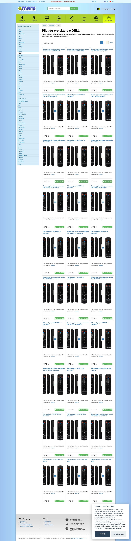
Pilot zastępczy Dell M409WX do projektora (52, 323)
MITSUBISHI (22, 99)
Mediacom (21, 94)
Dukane (21, 55)
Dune (20, 57)
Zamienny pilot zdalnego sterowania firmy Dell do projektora (102, 95)
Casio (20, 51)
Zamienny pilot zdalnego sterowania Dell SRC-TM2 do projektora (102, 50)
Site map (47, 523)
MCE (20, 92)
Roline (20, 125)
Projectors (51, 25)
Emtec (20, 66)
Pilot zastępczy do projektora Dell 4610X (53, 460)
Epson (20, 68)
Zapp (20, 164)
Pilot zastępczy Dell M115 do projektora (75, 369)
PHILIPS (21, 116)
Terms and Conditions (26, 525)
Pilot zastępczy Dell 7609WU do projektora (76, 415)
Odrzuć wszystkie (118, 534)
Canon (20, 49)
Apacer (20, 36)
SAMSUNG (22, 127)
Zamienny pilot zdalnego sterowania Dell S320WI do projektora (54, 186)
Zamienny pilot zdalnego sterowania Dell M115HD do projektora (54, 369)
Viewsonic (21, 151)
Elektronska (22, 64)
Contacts (22, 521)
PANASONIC (22, 114)
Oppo (20, 107)
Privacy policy (24, 523)
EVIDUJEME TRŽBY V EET (79, 538)
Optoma (21, 110)
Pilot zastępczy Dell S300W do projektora (52, 232)
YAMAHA (21, 162)
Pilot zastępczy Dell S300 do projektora (99, 232)
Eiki (20, 62)
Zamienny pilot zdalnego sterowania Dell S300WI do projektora (102, 186)
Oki (19, 105)
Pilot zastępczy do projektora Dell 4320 (101, 460)
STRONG (21, 140)
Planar (20, 120)
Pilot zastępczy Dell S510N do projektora (76, 95)
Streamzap (22, 138)
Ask (20, 40)
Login (94, 1)
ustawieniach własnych (114, 528)
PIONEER (21, 118)
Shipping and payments (26, 526)
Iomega (21, 81)
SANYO (21, 129)
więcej (52, 83)
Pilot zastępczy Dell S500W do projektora (76, 141)
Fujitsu (20, 75)
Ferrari (20, 73)
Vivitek (20, 153)
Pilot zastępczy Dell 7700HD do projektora (52, 415)
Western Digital (23, 155)
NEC (20, 103)
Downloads (48, 521)
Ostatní (21, 112)
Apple (20, 38)
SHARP (21, 131)
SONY (20, 136)
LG (19, 88)
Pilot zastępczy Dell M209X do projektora (100, 323)
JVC (20, 84)
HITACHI (21, 77)
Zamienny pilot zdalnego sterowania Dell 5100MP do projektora (102, 415)
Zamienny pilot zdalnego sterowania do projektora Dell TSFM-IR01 (78, 50)
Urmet (20, 147)
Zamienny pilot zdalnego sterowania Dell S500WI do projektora (54, 141)
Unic (20, 144)
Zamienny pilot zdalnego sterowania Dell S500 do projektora (102, 141)
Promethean (22, 123)
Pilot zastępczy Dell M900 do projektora (75, 278)
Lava (20, 86)
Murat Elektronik (23, 101)
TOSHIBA (21, 142)
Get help (42, 1)
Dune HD (21, 60)
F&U (20, 70)
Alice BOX (21, 33)
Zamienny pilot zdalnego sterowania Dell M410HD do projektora (102, 278)
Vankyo (21, 149)
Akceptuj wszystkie (102, 534)
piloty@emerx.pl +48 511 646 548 (63, 1)
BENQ (20, 44)
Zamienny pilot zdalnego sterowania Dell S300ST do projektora (78, 232)
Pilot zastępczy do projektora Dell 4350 (77, 460)
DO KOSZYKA (60, 90)
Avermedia (21, 42)
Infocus (21, 79)
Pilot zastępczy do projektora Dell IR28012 (101, 369)
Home (44, 25)
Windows (21, 157)
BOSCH (21, 47)
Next (111, 42)
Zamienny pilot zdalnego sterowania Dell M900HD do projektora (54, 278)
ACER (20, 31)
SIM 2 (20, 134)
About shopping (31, 1)
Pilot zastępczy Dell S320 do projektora (75, 186)
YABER (21, 160)
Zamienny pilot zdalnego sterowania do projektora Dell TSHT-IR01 (54, 50)
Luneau (21, 90)
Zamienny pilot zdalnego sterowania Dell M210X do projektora (78, 323)
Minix (20, 97)
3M (19, 29)
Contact (22, 1)
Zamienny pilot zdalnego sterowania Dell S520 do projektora (54, 95)
